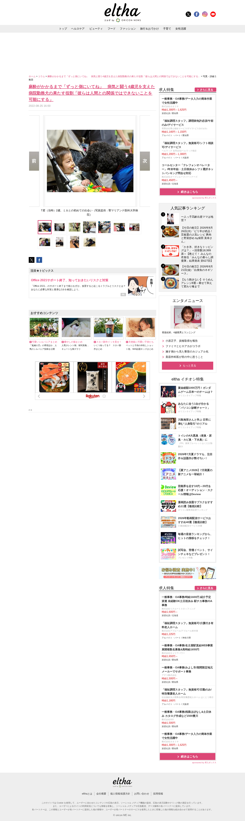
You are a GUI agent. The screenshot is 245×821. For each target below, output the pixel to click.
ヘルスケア (78, 28)
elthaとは (87, 793)
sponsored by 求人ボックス (204, 198)
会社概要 (101, 793)
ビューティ (96, 28)
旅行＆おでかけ (149, 28)
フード (112, 28)
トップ (63, 28)
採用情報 (158, 793)
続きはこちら (189, 191)
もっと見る (189, 365)
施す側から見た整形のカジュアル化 (187, 351)
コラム (42, 76)
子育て (167, 28)
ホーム (32, 76)
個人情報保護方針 (120, 793)
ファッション (128, 28)
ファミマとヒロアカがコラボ (183, 346)
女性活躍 (180, 28)
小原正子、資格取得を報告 (182, 340)
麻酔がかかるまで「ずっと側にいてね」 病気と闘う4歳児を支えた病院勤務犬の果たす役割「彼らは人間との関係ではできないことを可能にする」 (124, 76)
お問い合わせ (141, 793)
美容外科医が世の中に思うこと (184, 356)
